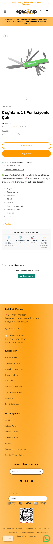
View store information (14, 169)
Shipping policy (42, 532)
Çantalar (9, 381)
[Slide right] (32, 100)
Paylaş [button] (8, 224)
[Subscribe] (40, 472)
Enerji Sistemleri (12, 404)
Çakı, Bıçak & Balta (13, 392)
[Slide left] (21, 100)
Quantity (5, 131)
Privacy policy (12, 532)
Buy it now (26, 154)
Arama (8, 443)
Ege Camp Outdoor (15, 528)
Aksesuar (9, 398)
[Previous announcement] (5, 3)
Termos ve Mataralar (14, 387)
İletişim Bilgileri (11, 432)
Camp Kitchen (11, 375)
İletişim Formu (11, 426)
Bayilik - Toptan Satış (14, 455)
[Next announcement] (48, 3)
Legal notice (21, 536)
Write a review (26, 276)
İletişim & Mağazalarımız (15, 449)
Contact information (27, 532)
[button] (5, 11)
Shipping (16, 127)
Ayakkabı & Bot (11, 357)
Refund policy (33, 536)
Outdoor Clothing (12, 363)
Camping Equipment (14, 369)
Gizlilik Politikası (12, 438)
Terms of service (44, 528)
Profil (7, 420)
